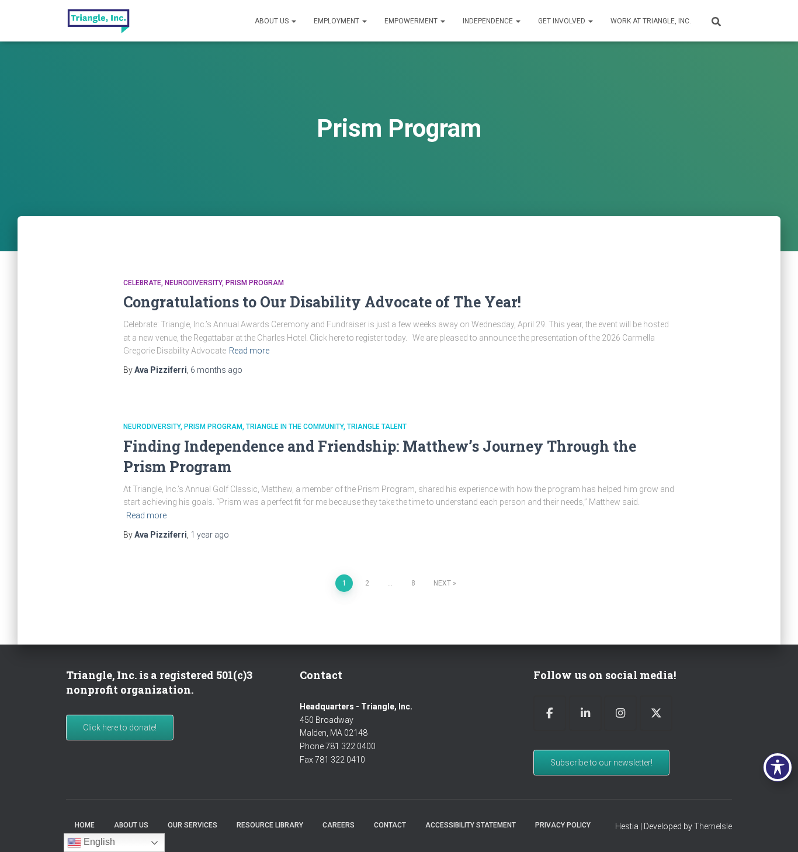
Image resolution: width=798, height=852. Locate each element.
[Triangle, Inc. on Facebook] (549, 713)
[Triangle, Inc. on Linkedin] (585, 713)
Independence (489, 21)
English (98, 842)
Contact (390, 825)
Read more (249, 350)
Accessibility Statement (470, 825)
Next (442, 583)
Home (85, 825)
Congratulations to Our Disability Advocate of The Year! (322, 301)
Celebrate (142, 283)
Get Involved (562, 21)
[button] (293, 21)
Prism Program (254, 283)
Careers (338, 825)
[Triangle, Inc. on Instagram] (620, 713)
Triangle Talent (377, 426)
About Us (272, 21)
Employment (337, 21)
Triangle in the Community (295, 426)
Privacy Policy (563, 825)
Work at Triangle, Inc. (650, 21)
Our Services (192, 825)
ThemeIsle (713, 826)
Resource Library (270, 825)
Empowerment (411, 21)
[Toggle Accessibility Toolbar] (778, 767)
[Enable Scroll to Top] (775, 828)
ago (216, 370)
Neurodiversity (193, 283)
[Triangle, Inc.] (98, 21)
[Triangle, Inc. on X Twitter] (656, 713)
